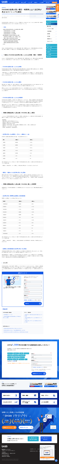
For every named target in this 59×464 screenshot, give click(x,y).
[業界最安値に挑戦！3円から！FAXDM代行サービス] (51, 7)
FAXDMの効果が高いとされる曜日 (9, 32)
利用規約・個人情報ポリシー (29, 300)
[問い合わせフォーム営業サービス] (51, 17)
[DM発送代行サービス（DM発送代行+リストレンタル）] (51, 12)
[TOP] (4, 2)
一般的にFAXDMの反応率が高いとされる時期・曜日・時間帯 (13, 29)
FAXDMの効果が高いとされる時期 (9, 30)
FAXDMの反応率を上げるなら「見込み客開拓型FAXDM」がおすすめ (14, 330)
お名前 (25, 287)
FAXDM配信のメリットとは (8, 314)
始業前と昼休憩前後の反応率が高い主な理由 (11, 42)
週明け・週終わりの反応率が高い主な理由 (11, 38)
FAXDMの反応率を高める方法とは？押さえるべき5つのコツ (13, 328)
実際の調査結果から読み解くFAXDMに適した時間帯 (11, 39)
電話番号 (25, 295)
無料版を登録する (47, 457)
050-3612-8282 (6, 455)
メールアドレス (26, 291)
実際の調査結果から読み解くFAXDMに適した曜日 (11, 35)
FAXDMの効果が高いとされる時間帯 (10, 33)
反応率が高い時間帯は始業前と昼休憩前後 (11, 41)
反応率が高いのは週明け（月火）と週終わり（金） (12, 36)
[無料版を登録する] (47, 452)
